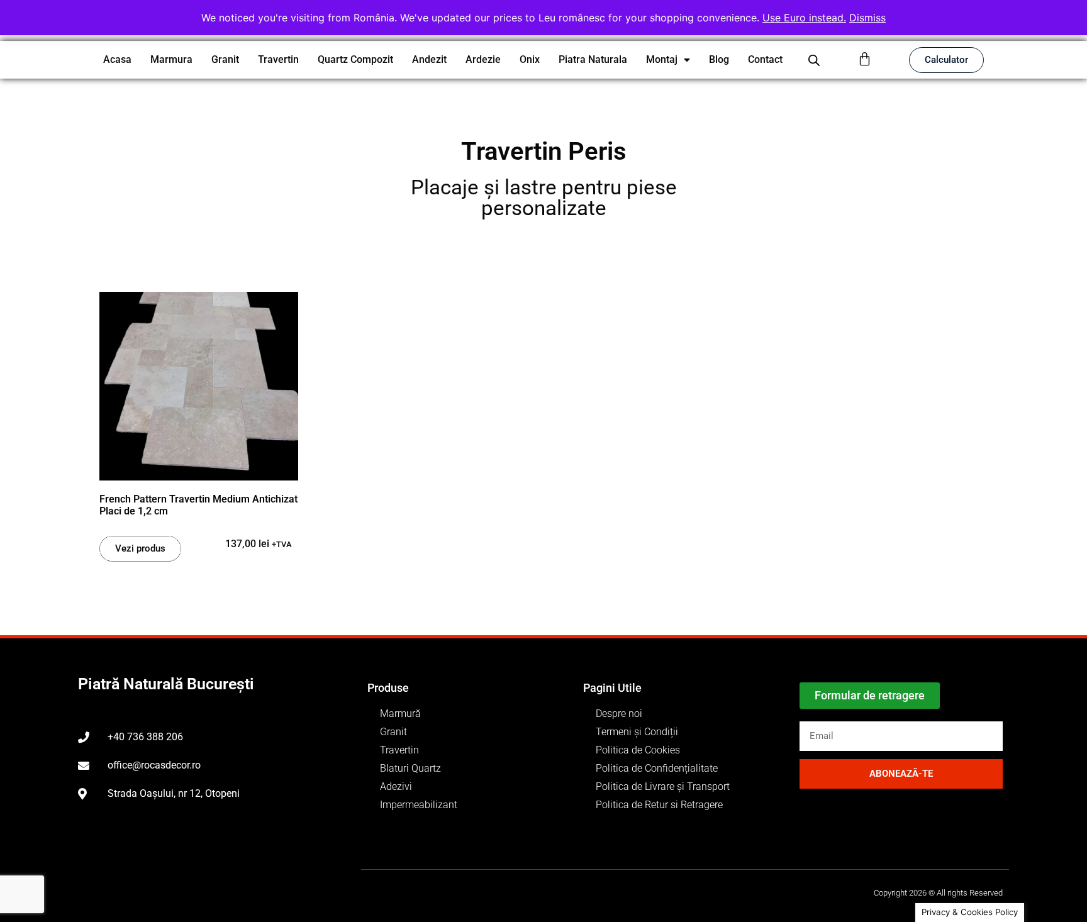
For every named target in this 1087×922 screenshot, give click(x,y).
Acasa (117, 59)
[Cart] (864, 59)
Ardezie (483, 59)
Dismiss (867, 17)
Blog (719, 59)
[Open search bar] (814, 60)
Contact (765, 59)
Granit (225, 59)
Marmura (171, 59)
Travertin (278, 59)
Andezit (429, 59)
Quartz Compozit (355, 59)
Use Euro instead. (804, 17)
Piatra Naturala (593, 59)
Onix (530, 59)
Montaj (661, 59)
